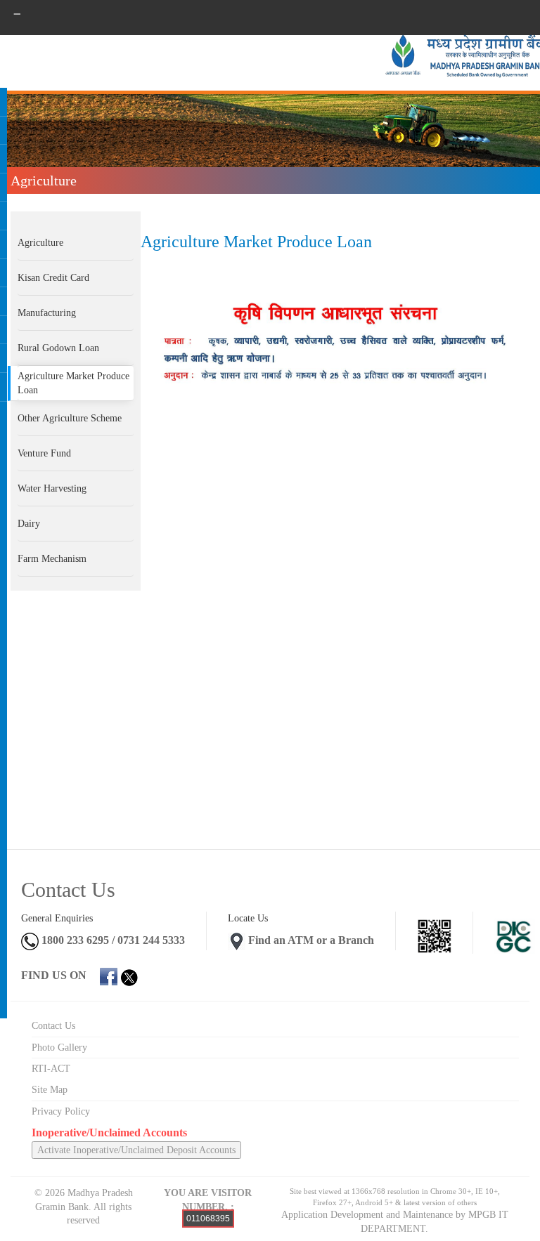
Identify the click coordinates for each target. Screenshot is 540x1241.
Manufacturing (47, 313)
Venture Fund (44, 453)
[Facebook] (108, 974)
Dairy (29, 523)
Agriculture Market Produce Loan (73, 383)
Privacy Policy (61, 1111)
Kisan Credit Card (53, 278)
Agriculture (40, 242)
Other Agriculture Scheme (70, 418)
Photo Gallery (59, 1047)
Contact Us (53, 1025)
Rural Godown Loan (58, 348)
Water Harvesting (52, 488)
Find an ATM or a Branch (311, 940)
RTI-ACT (51, 1068)
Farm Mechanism (52, 558)
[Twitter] (129, 974)
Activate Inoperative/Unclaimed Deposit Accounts (136, 1150)
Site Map (50, 1089)
